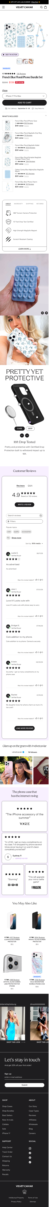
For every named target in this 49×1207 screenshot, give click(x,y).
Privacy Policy (16, 1202)
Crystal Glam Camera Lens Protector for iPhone (12, 984)
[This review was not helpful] (40, 580)
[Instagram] (38, 1148)
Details (26, 126)
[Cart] (45, 7)
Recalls (5, 1174)
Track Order (7, 1152)
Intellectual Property (16, 1198)
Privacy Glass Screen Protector (37, 940)
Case (19, 428)
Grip (30, 428)
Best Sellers (7, 1115)
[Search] (41, 7)
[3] (27, 390)
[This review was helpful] (36, 580)
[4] (37, 417)
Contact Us (7, 1156)
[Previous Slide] (2, 35)
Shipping (29, 204)
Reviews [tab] (21, 485)
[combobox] (34, 543)
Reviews (32, 1115)
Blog (31, 1129)
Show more (16, 538)
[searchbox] (22, 515)
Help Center (7, 1147)
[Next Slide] (47, 35)
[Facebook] (38, 1153)
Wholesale (33, 1124)
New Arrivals (7, 1120)
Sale (4, 1129)
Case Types (34, 1111)
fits (8, 538)
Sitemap (33, 1202)
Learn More (23, 249)
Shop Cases (7, 1106)
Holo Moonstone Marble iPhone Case (37, 983)
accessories (26, 532)
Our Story (33, 1106)
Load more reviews (24, 728)
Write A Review (24, 505)
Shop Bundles (8, 1111)
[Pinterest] (38, 1157)
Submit (24, 1085)
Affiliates (32, 1120)
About (8, 204)
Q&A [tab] (30, 485)
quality (16, 532)
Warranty (18, 204)
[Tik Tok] (38, 1162)
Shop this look (32, 1042)
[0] (30, 422)
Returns (39, 204)
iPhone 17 (6, 1133)
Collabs (5, 1124)
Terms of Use (33, 1198)
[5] (16, 396)
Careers (32, 1133)
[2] (20, 404)
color (9, 532)
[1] (29, 404)
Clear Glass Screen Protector (12, 940)
